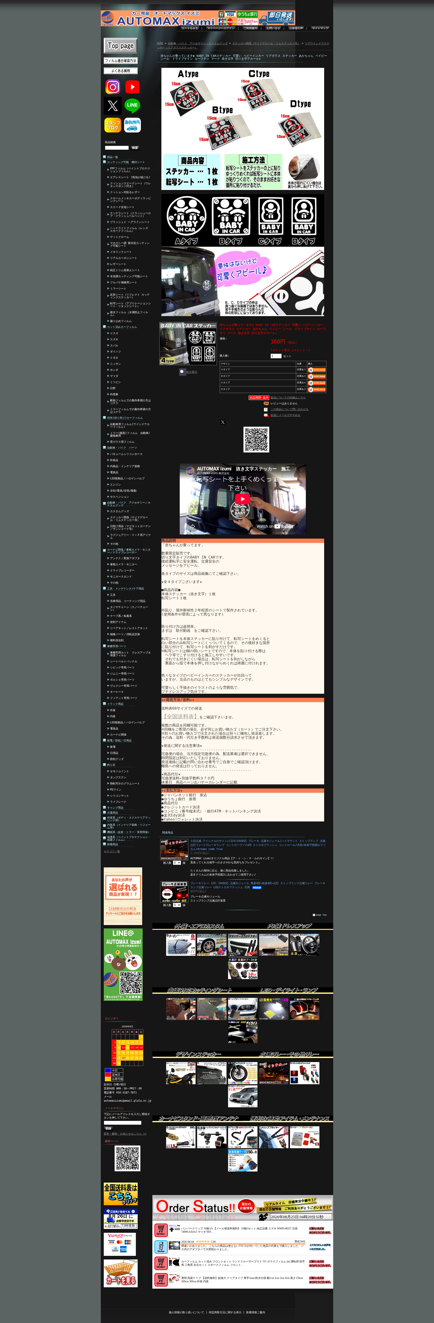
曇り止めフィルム (121, 321)
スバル (114, 345)
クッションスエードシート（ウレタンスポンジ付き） (130, 185)
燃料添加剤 (117, 640)
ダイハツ (115, 351)
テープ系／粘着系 (121, 616)
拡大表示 (191, 372)
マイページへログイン (220, 28)
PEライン (115, 789)
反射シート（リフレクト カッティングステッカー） (130, 296)
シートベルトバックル (123, 661)
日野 (113, 388)
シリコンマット (119, 795)
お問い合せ (273, 28)
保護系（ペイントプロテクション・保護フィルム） (129, 838)
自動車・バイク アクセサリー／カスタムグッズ (129, 504)
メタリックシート (121, 251)
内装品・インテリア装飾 (125, 466)
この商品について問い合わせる (290, 409)
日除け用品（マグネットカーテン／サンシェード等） (130, 527)
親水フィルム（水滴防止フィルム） (129, 314)
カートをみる (190, 28)
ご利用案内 (250, 28)
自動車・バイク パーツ (122, 447)
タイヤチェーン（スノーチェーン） (129, 608)
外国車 (114, 394)
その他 (114, 543)
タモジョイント (119, 771)
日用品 (114, 753)
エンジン (115, 484)
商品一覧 (112, 157)
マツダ (114, 376)
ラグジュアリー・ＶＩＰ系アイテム (130, 536)
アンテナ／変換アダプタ (125, 558)
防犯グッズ (117, 759)
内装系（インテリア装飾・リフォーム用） (129, 826)
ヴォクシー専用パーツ (123, 685)
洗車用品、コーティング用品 (127, 601)
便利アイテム (118, 622)
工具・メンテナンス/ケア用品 (125, 588)
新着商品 (112, 844)
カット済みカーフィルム (122, 327)
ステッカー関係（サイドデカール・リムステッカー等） (129, 519)
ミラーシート (118, 288)
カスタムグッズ (119, 511)
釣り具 (111, 765)
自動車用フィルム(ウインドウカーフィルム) (130, 425)
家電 (113, 746)
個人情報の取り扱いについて (186, 1312)
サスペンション (119, 496)
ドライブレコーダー (122, 570)
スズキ (114, 339)
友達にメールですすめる (285, 415)
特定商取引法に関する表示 (225, 1312)
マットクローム (119, 237)
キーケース (117, 691)
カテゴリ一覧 (112, 851)
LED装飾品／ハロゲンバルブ (127, 478)
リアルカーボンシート (123, 258)
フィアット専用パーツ (123, 698)
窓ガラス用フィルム (122, 441)
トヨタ (114, 357)
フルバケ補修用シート (123, 282)
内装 (113, 716)
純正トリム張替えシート (125, 270)
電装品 (114, 472)
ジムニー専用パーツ (122, 673)
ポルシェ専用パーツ (122, 679)
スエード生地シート (122, 207)
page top (321, 915)
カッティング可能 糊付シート (126, 162)
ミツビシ (115, 382)
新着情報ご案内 (255, 1312)
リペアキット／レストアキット (129, 628)
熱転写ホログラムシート (125, 783)
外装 (113, 710)
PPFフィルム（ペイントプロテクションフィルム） (130, 170)
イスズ (114, 333)
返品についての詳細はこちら (288, 397)
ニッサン (115, 363)
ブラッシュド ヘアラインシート (130, 222)
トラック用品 (115, 703)
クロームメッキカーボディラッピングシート (130, 200)
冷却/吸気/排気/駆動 (123, 490)
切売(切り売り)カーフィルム (125, 417)
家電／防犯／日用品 (119, 740)
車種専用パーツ (116, 646)
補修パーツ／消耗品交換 (125, 634)
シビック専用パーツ (122, 667)
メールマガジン (114, 1108)
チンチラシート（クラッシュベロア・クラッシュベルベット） (130, 215)
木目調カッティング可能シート (129, 276)
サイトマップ (320, 28)
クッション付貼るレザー (125, 192)
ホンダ (114, 370)
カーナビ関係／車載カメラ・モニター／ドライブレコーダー (129, 551)
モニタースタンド (121, 576)
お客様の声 (296, 28)
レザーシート (118, 264)
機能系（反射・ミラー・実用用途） (129, 832)
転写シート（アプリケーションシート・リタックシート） (130, 305)
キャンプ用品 (115, 807)
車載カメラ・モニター (123, 564)
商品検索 (110, 142)
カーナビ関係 (118, 734)
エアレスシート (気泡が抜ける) (130, 177)
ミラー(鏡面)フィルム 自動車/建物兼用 (130, 434)
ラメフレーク (118, 801)
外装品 (114, 460)
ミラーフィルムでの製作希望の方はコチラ (130, 411)
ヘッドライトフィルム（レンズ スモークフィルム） (129, 229)
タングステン (118, 777)
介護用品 (112, 812)
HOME (160, 43)
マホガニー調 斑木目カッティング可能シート (130, 244)
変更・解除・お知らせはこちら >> (125, 1133)
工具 (113, 594)
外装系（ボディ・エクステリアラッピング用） (129, 819)
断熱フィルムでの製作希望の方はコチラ (130, 402)
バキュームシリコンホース (126, 454)
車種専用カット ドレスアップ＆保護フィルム (130, 654)
